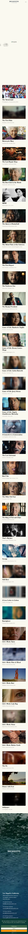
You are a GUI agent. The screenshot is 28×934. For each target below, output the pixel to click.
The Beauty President (9, 307)
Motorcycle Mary (8, 141)
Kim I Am (5, 476)
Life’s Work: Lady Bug (10, 704)
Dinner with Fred (8, 787)
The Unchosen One (8, 286)
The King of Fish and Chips (11, 517)
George (4, 559)
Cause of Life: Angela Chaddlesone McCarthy (10, 413)
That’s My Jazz (7, 538)
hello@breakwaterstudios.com (9, 903)
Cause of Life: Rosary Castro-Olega (12, 349)
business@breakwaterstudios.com (10, 908)
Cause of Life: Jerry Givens (11, 391)
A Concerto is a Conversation (12, 435)
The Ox (4, 766)
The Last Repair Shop (9, 162)
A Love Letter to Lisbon (10, 600)
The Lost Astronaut (9, 455)
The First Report (8, 265)
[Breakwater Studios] (14, 2)
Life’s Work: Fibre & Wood (11, 662)
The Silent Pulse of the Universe (13, 245)
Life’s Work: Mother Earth (11, 745)
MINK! (4, 203)
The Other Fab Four (9, 497)
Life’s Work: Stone (8, 724)
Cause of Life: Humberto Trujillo (13, 327)
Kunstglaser (6, 621)
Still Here (5, 580)
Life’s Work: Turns (8, 642)
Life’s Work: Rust (8, 683)
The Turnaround (7, 100)
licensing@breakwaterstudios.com (10, 917)
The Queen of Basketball (10, 224)
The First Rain (7, 120)
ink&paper (5, 807)
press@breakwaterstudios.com (10, 913)
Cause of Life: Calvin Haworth (12, 371)
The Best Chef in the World (11, 182)
